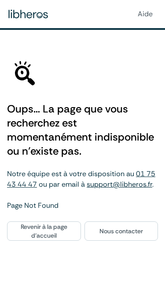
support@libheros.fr (119, 184)
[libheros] (28, 14)
